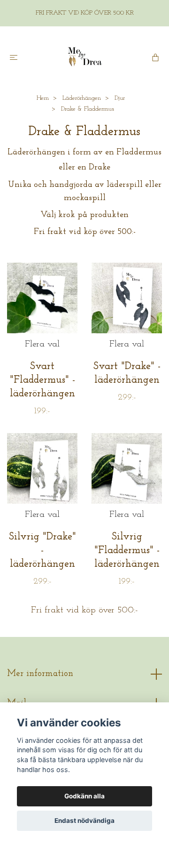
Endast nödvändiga (84, 820)
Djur (120, 98)
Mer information (40, 673)
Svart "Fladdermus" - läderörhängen (42, 380)
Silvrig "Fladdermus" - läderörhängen (127, 550)
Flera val (42, 344)
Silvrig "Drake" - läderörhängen (42, 550)
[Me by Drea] (84, 57)
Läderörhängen (81, 98)
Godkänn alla (84, 796)
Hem (43, 98)
